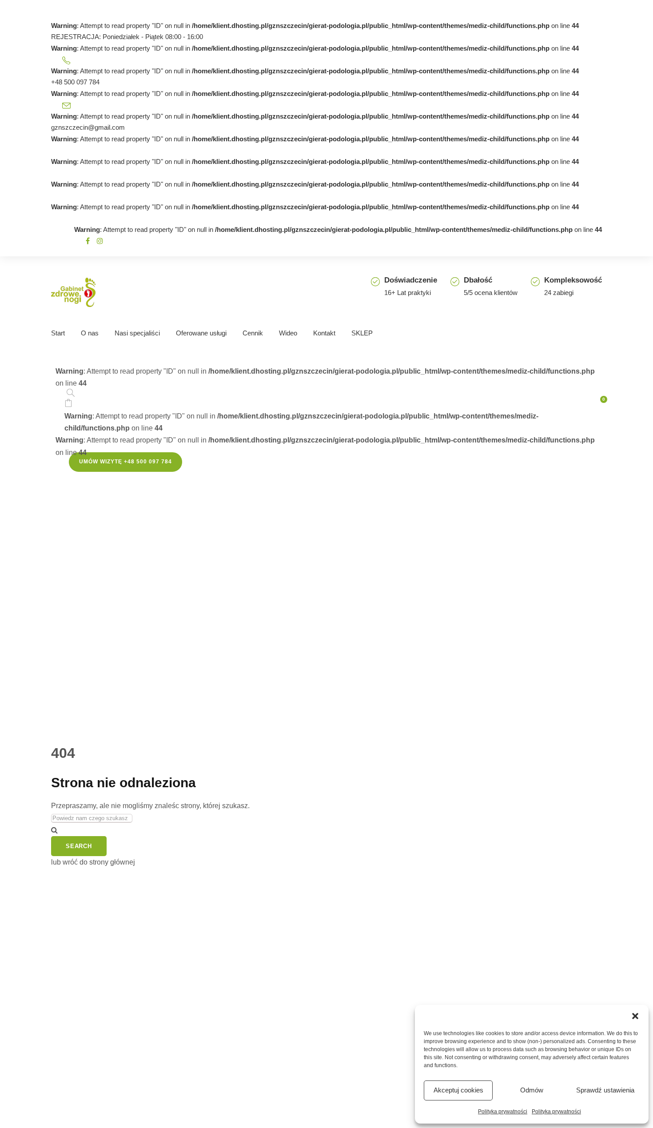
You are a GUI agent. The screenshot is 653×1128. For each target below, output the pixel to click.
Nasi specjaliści (137, 333)
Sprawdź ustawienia (605, 1090)
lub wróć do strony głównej (93, 862)
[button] (635, 1016)
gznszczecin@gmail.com (88, 127)
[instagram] (100, 241)
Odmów (531, 1090)
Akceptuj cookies (458, 1090)
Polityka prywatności (502, 1111)
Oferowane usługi (201, 333)
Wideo (288, 333)
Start (58, 333)
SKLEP (362, 333)
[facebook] (88, 241)
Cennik (253, 333)
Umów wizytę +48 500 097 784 (125, 461)
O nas (90, 333)
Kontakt (324, 333)
